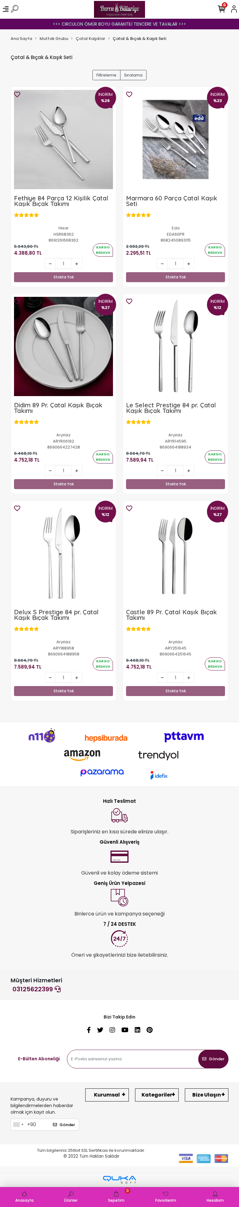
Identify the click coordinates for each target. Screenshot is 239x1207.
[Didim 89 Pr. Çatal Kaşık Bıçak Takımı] (63, 346)
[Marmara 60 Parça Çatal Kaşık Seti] (175, 139)
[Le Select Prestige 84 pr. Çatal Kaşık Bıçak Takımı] (175, 346)
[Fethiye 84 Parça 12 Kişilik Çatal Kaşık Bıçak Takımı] (63, 139)
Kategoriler (157, 1094)
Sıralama (133, 75)
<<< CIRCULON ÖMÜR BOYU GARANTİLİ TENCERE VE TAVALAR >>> (119, 24)
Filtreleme (106, 75)
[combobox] (18, 1124)
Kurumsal (107, 1094)
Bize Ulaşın (206, 1094)
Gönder (216, 1059)
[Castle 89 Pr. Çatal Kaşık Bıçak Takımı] (175, 553)
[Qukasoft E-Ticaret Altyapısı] (119, 1180)
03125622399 (33, 989)
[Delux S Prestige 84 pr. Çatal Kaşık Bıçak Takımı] (63, 553)
